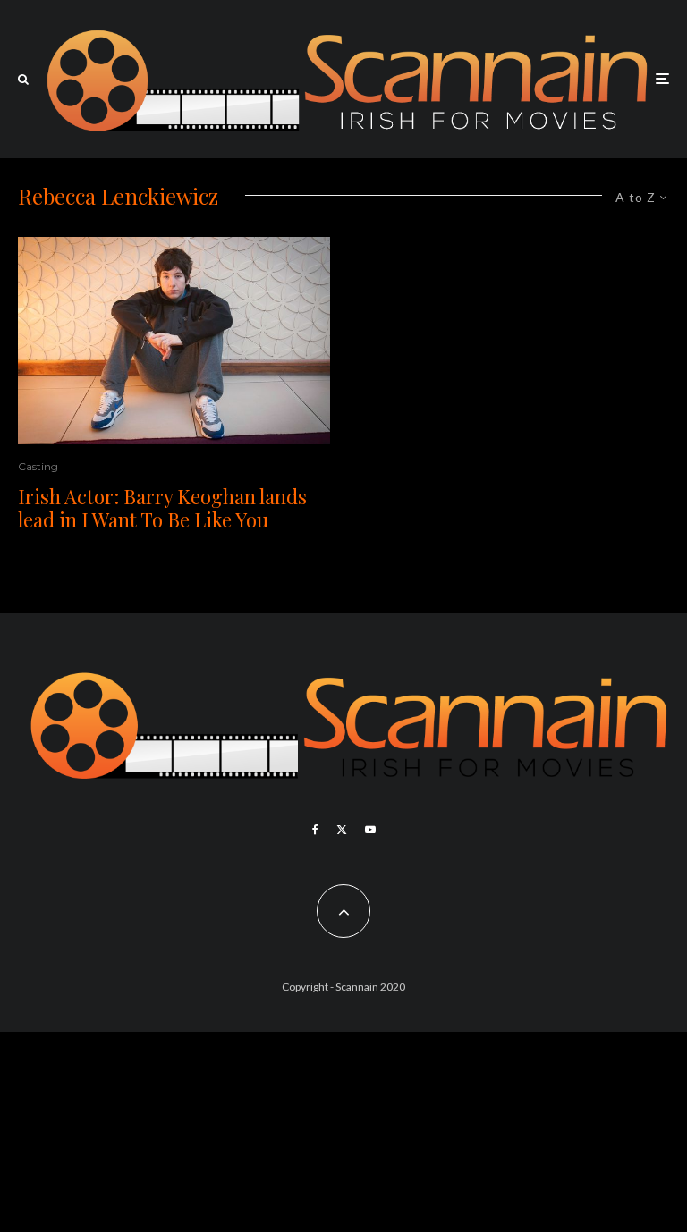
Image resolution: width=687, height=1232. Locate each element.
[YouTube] (370, 829)
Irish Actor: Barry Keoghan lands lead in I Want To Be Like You (162, 508)
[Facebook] (315, 829)
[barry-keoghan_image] (174, 340)
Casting (38, 466)
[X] (341, 829)
